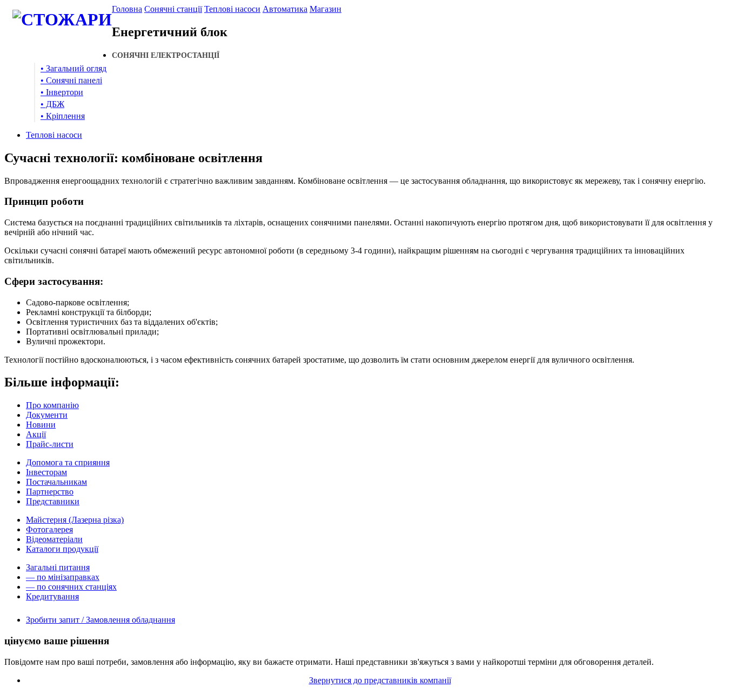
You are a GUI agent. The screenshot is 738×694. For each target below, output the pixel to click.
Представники (52, 501)
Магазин (325, 9)
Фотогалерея (49, 529)
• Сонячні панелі (71, 80)
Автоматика (285, 9)
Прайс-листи (49, 444)
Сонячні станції (173, 9)
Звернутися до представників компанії (380, 680)
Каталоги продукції (62, 548)
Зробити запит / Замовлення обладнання (100, 619)
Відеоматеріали (54, 539)
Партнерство (49, 491)
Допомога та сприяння (68, 462)
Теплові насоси (232, 9)
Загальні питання (58, 567)
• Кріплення (63, 116)
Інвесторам (46, 472)
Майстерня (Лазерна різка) (75, 519)
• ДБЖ (52, 104)
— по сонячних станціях (71, 586)
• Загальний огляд (73, 68)
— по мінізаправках (62, 577)
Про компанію (52, 405)
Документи (47, 414)
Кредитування (52, 596)
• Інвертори (62, 92)
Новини (41, 424)
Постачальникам (56, 481)
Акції (36, 434)
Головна (127, 9)
